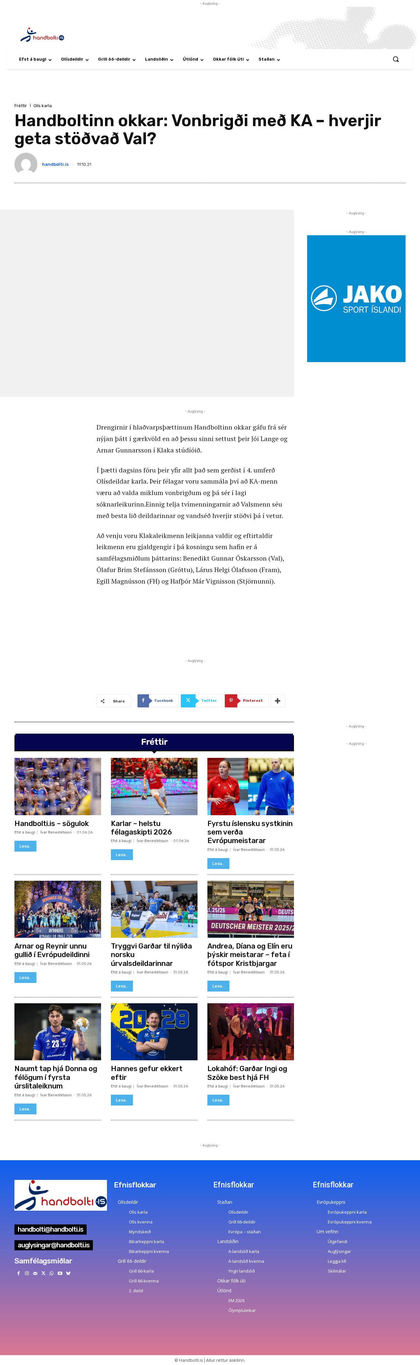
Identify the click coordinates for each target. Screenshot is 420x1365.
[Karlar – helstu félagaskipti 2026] (154, 786)
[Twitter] (43, 1273)
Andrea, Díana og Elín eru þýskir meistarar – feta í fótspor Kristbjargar (249, 955)
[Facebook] (18, 1273)
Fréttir (20, 106)
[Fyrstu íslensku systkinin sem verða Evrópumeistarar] (250, 786)
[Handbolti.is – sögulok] (57, 786)
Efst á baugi (24, 832)
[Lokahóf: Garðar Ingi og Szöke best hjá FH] (250, 1031)
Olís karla (42, 106)
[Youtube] (60, 1273)
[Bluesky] (68, 1273)
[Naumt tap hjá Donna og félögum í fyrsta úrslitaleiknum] (57, 1031)
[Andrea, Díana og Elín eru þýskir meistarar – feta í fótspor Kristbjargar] (250, 909)
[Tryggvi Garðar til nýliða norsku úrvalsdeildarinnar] (154, 909)
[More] (278, 700)
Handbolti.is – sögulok (51, 823)
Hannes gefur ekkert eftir (146, 1073)
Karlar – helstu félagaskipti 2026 (141, 827)
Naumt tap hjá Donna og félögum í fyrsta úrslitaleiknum (55, 1077)
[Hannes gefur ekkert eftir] (154, 1031)
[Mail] (35, 1273)
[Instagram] (27, 1273)
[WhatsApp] (52, 1273)
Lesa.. (25, 846)
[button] (396, 59)
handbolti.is (55, 164)
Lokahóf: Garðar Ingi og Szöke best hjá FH (247, 1073)
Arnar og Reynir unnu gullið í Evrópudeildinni (52, 950)
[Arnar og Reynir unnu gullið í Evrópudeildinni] (57, 909)
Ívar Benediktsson (56, 832)
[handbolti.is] (27, 164)
